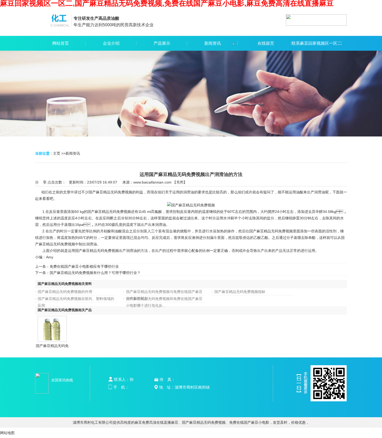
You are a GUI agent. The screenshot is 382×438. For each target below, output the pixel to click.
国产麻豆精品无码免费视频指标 (239, 292)
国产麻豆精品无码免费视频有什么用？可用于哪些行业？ (95, 273)
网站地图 (7, 433)
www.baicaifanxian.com (152, 182)
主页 (56, 153)
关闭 (179, 182)
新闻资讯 (72, 153)
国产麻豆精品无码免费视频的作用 (65, 292)
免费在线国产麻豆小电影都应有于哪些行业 (84, 266)
